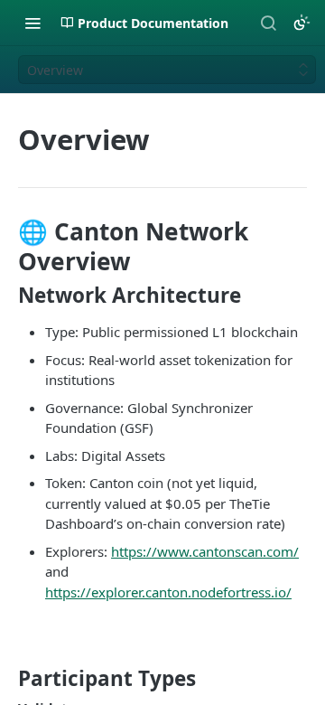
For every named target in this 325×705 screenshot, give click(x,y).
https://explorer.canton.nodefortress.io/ (168, 592)
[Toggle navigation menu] (32, 22)
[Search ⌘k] (268, 22)
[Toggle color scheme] (301, 22)
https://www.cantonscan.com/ (205, 551)
